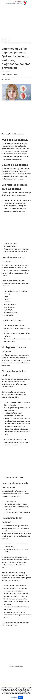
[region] (16, 20)
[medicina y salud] (16, 2)
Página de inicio (6, 39)
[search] (30, 3)
